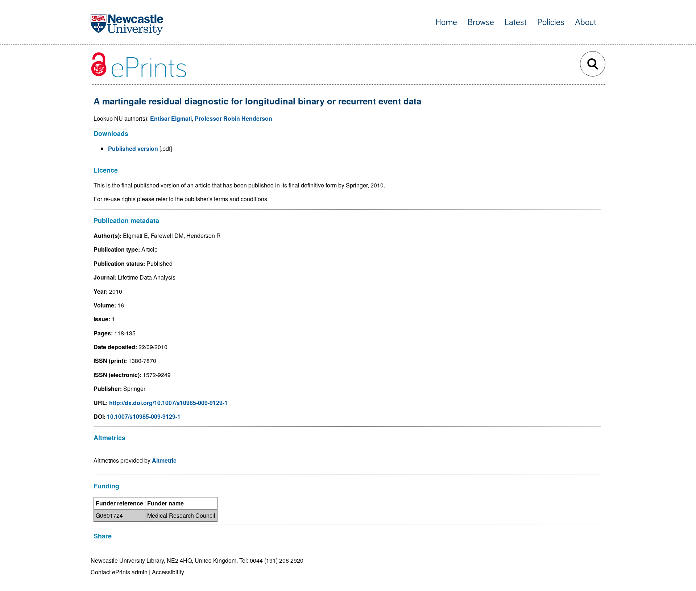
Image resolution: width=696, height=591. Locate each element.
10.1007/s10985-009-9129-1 (144, 416)
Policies (550, 22)
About (585, 22)
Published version (133, 148)
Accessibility (168, 572)
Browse (481, 22)
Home (446, 22)
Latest (516, 22)
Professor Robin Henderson (233, 118)
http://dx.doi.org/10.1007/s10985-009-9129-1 (168, 402)
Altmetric (164, 460)
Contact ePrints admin (119, 572)
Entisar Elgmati (171, 118)
